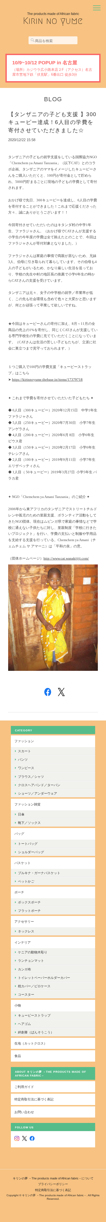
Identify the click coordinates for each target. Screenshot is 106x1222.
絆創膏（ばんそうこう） (36, 1032)
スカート (24, 751)
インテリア (22, 942)
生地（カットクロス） (30, 1043)
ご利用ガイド (24, 1086)
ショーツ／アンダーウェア (37, 793)
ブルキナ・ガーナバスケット (39, 873)
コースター (26, 994)
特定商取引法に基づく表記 (34, 1099)
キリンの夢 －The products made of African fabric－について (53, 1178)
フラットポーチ (29, 910)
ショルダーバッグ (31, 852)
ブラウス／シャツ (31, 776)
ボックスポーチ (29, 902)
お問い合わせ (24, 1112)
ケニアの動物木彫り (32, 952)
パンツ (23, 759)
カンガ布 (24, 969)
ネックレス (26, 931)
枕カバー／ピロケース (34, 986)
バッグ (19, 833)
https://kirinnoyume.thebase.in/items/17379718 (47, 379)
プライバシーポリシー (53, 1184)
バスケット (22, 863)
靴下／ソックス (29, 822)
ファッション (24, 741)
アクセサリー (24, 921)
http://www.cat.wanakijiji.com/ (66, 558)
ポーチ (19, 892)
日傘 (21, 814)
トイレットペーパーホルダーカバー (44, 977)
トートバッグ (28, 843)
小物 (17, 1005)
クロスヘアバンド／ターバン (39, 785)
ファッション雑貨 (27, 804)
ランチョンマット (31, 960)
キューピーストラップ (34, 1015)
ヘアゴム (24, 1024)
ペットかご (26, 881)
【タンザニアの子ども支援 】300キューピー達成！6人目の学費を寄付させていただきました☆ (52, 122)
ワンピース (26, 768)
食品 (17, 1056)
